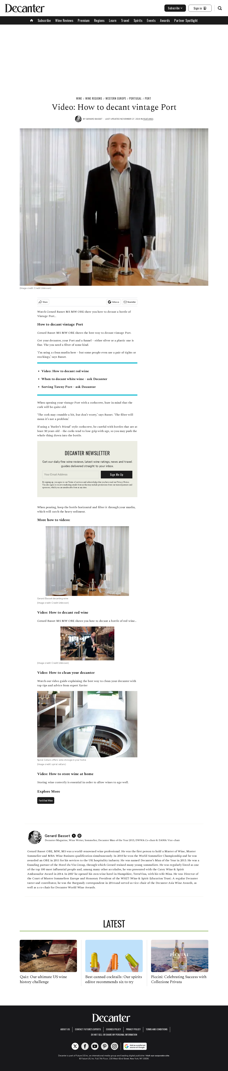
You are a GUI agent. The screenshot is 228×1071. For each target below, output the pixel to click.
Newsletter (132, 301)
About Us (65, 1029)
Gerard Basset (94, 119)
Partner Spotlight (186, 20)
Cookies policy (113, 1029)
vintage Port (73, 324)
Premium (84, 20)
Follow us (115, 301)
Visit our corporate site (157, 1055)
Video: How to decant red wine (65, 371)
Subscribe (174, 8)
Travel (125, 20)
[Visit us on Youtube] (94, 1046)
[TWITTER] (74, 836)
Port (148, 98)
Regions (99, 20)
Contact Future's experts (88, 1029)
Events (151, 20)
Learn (113, 20)
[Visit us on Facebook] (85, 1046)
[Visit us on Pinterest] (104, 1046)
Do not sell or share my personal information (114, 1034)
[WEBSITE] (80, 836)
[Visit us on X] (75, 1046)
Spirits (138, 20)
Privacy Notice (123, 482)
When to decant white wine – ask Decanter (74, 379)
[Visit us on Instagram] (114, 1046)
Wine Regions (93, 98)
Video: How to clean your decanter (65, 672)
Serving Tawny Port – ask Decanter (68, 386)
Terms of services (75, 482)
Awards (165, 20)
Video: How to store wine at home (65, 774)
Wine (79, 98)
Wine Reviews (64, 20)
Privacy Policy (133, 1029)
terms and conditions (156, 1029)
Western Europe (115, 98)
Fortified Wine (46, 800)
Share (45, 301)
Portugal (135, 98)
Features (148, 119)
